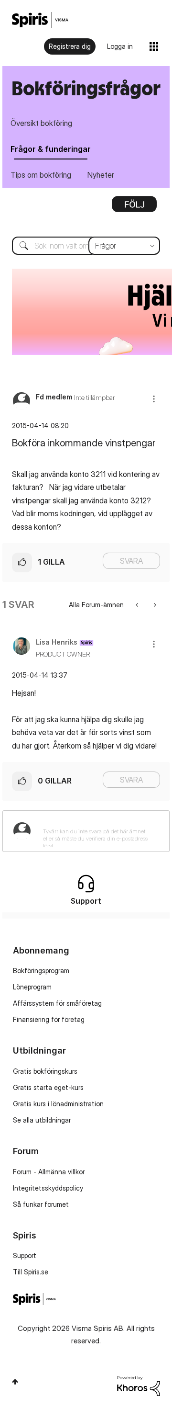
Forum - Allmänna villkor (49, 1172)
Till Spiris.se (30, 1272)
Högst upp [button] (15, 1381)
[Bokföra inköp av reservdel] (137, 604)
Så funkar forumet (41, 1204)
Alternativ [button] (134, 207)
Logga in (120, 46)
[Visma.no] (40, 20)
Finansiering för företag (49, 1019)
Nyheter (100, 175)
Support (24, 1255)
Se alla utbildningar (42, 1120)
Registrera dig (70, 46)
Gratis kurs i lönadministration (58, 1104)
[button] (153, 398)
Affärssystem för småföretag (57, 1003)
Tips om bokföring (41, 175)
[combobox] (86, 246)
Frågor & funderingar (51, 149)
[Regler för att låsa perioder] (154, 604)
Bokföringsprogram (41, 970)
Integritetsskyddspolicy (48, 1188)
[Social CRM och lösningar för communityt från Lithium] (138, 1385)
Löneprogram (32, 987)
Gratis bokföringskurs (45, 1071)
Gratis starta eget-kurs (48, 1087)
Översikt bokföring (41, 123)
